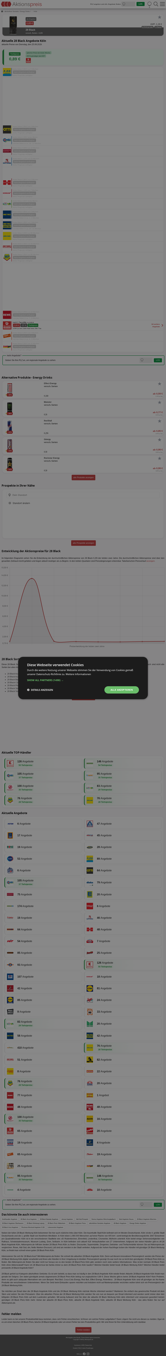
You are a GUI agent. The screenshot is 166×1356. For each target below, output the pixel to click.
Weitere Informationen (78, 674)
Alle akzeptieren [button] (122, 689)
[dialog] (83, 678)
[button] (83, 680)
